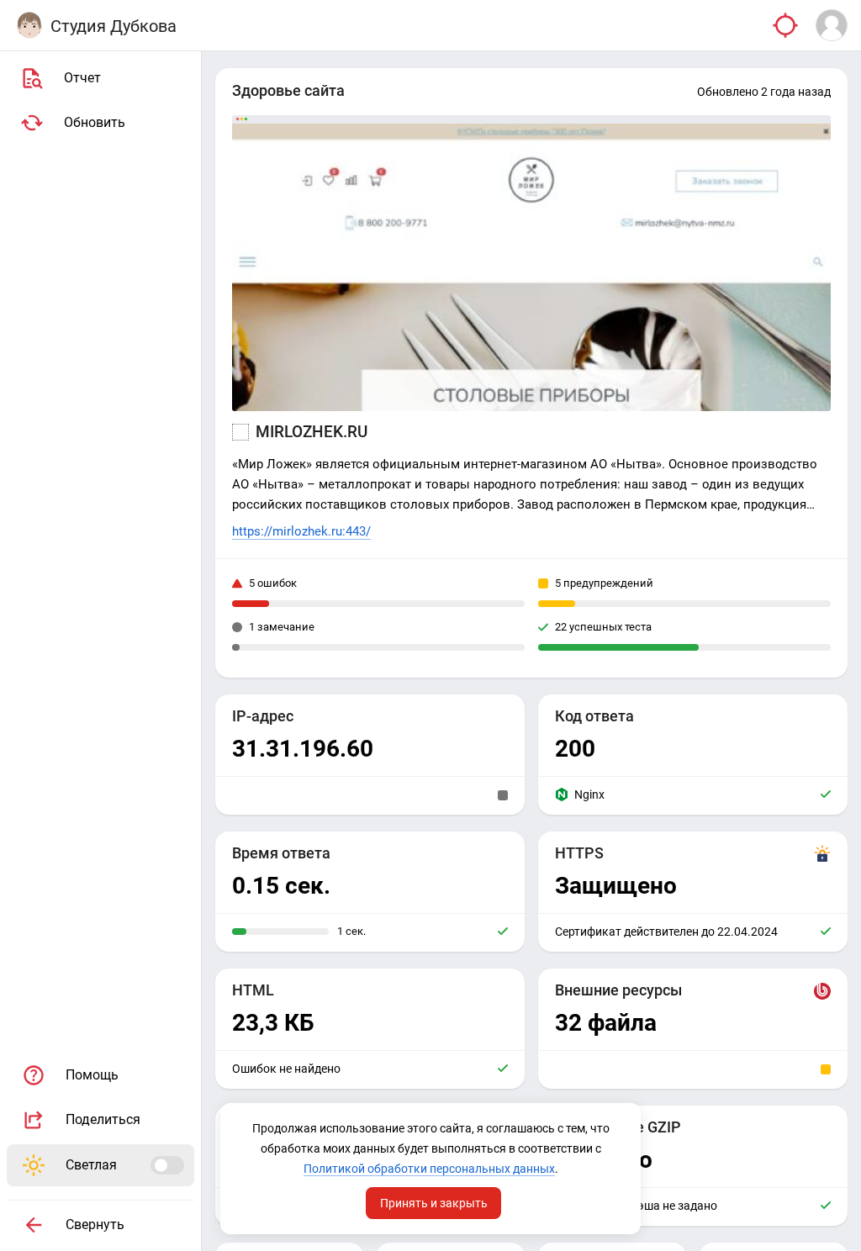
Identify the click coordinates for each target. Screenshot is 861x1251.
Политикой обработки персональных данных (429, 1168)
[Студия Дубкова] (29, 25)
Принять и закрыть (434, 1203)
